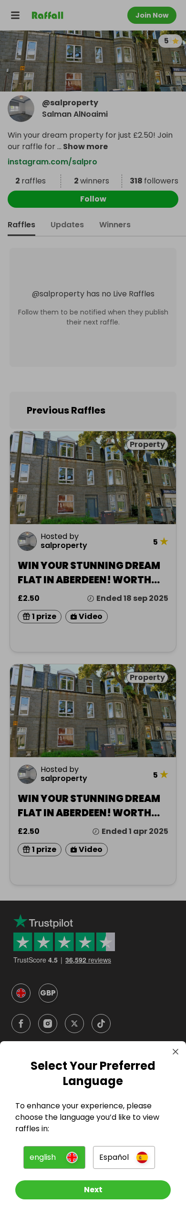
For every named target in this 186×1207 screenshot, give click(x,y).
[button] (54, 1157)
